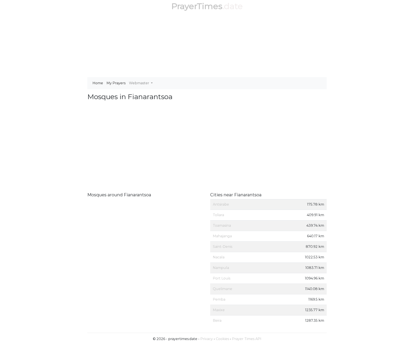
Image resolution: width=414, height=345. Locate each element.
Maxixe (219, 310)
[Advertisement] (207, 45)
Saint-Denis (222, 247)
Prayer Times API (246, 339)
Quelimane (222, 289)
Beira (217, 320)
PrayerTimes (196, 6)
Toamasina (222, 225)
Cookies (222, 339)
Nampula (221, 268)
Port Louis (221, 278)
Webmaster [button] (139, 83)
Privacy (206, 339)
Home (98, 83)
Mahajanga (222, 236)
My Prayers (116, 83)
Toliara (218, 215)
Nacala (218, 257)
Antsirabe (221, 204)
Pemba (219, 299)
